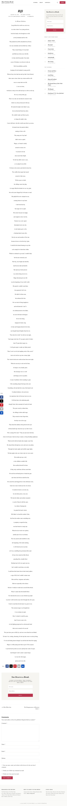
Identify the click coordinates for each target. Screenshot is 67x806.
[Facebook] (7, 666)
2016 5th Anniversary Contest (17, 16)
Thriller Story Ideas (54, 793)
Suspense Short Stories (28, 791)
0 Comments (30, 16)
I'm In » (20, 695)
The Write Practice (5, 791)
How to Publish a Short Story (7, 796)
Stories (35, 2)
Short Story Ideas (49, 791)
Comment (4, 723)
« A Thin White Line (6, 707)
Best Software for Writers (15, 795)
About (41, 2)
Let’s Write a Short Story (6, 793)
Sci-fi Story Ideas (52, 795)
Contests (47, 2)
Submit (62, 2)
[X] (11, 666)
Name (3, 744)
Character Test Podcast (16, 793)
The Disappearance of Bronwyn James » (31, 708)
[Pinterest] (15, 666)
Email (3, 751)
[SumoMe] (22, 666)
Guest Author (26, 14)
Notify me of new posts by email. (11, 774)
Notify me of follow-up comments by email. (13, 770)
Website (3, 758)
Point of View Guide (6, 795)
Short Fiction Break (7, 2)
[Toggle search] (57, 2)
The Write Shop (12, 791)
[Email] (19, 666)
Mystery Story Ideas (57, 791)
